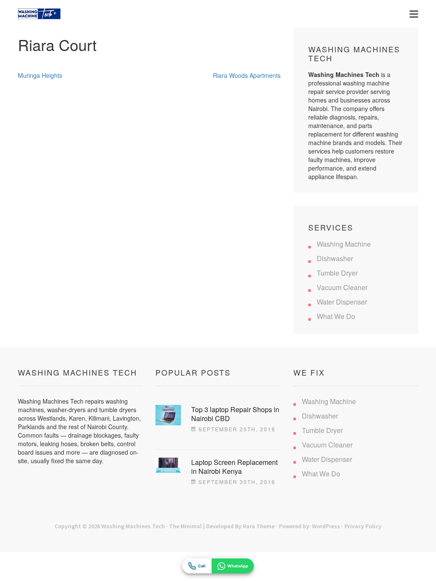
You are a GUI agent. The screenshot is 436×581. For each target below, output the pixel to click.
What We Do (336, 316)
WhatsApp (237, 566)
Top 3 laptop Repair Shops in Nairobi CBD (235, 414)
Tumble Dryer (337, 273)
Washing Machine (344, 244)
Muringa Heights (40, 75)
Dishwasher (335, 258)
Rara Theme (259, 526)
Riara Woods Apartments (247, 75)
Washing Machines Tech (133, 526)
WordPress (326, 526)
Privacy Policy (363, 526)
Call (202, 566)
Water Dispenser (342, 302)
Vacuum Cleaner (342, 287)
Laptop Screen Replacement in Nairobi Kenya (234, 467)
